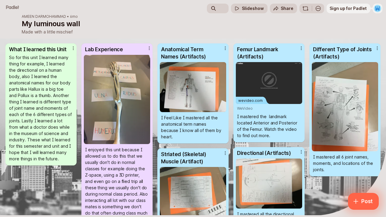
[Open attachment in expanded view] (117, 99)
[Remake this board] (305, 8)
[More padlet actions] (318, 8)
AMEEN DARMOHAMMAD (44, 16)
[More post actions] (73, 48)
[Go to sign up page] (377, 8)
